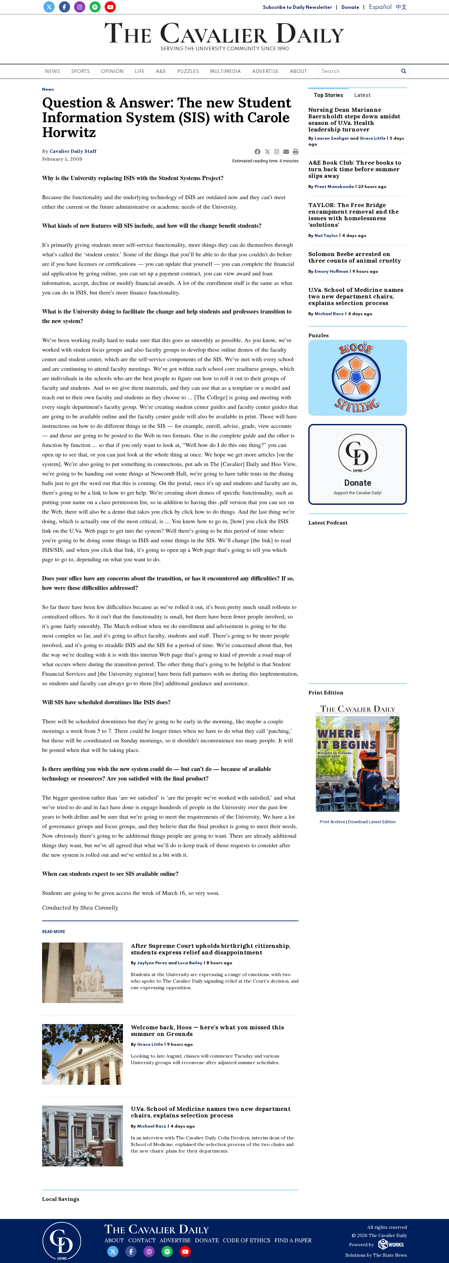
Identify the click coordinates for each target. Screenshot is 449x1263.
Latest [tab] (362, 95)
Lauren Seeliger (332, 138)
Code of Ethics (246, 1240)
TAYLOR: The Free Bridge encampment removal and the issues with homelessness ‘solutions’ (353, 214)
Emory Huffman (331, 271)
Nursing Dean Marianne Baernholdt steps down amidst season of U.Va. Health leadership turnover (354, 119)
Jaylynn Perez (152, 963)
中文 (401, 7)
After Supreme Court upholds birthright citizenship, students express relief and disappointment (210, 949)
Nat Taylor (326, 236)
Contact (142, 1240)
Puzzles (188, 71)
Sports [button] (80, 71)
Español (380, 7)
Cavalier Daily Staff (73, 151)
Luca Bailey (190, 963)
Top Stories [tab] (328, 95)
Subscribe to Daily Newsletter (297, 7)
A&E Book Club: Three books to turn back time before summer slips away (354, 169)
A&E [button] (161, 71)
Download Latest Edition (372, 821)
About (114, 1240)
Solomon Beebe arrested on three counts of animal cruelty (354, 257)
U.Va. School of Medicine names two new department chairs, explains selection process (211, 1112)
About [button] (298, 71)
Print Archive (332, 821)
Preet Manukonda (334, 187)
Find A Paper (293, 1240)
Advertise (265, 71)
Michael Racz (151, 1126)
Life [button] (140, 71)
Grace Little (150, 1044)
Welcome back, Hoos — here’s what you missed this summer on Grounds (207, 1030)
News (48, 89)
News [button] (52, 71)
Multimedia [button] (225, 71)
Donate (350, 7)
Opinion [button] (112, 71)
